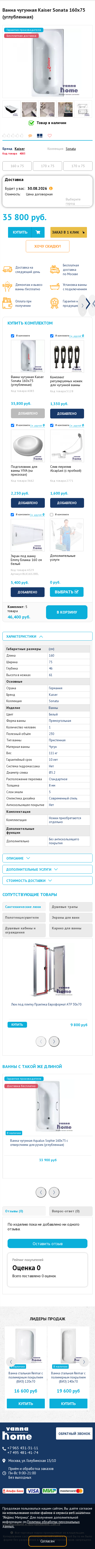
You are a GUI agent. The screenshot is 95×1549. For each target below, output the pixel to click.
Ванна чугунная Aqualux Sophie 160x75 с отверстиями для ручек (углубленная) (39, 1143)
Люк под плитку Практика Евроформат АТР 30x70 (46, 1004)
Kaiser (20, 148)
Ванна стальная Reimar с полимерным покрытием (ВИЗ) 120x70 (26, 1377)
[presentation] (82, 306)
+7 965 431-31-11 (22, 1448)
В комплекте (22, 335)
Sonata (71, 148)
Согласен (47, 1541)
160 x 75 (17, 166)
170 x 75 (47, 166)
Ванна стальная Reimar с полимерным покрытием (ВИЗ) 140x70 (68, 1377)
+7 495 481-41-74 (22, 1452)
